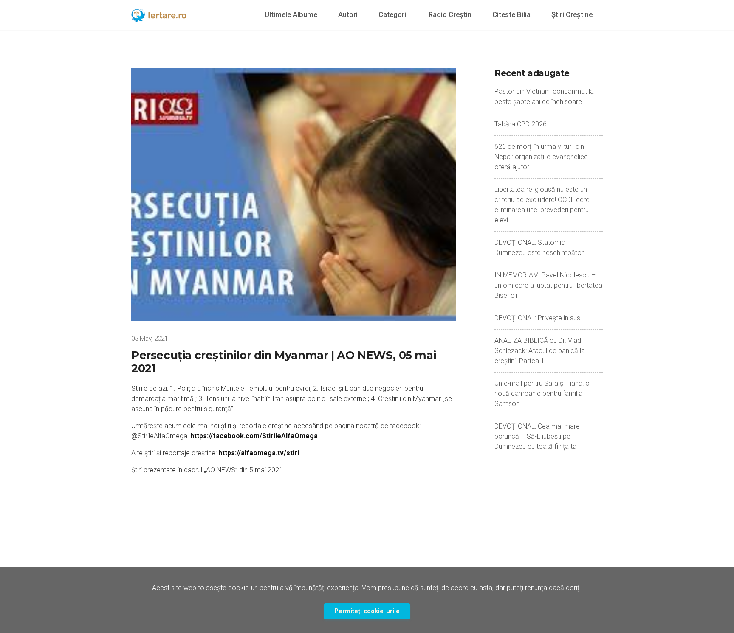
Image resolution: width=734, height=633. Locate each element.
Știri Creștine (572, 14)
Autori (348, 14)
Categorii (393, 14)
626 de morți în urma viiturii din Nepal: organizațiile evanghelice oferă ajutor (541, 157)
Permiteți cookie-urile (367, 611)
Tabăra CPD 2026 (520, 124)
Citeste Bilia (511, 14)
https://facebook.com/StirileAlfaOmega (254, 436)
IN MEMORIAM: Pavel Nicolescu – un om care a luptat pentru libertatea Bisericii (548, 285)
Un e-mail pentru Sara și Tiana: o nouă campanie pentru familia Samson (542, 393)
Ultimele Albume (291, 14)
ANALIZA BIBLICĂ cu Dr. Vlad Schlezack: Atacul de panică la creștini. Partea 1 (539, 350)
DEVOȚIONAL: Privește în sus (537, 318)
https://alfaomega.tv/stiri (258, 453)
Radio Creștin (450, 14)
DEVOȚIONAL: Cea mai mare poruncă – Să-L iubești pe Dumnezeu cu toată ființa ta (537, 436)
